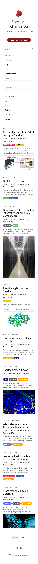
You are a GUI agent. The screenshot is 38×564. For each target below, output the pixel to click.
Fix (6, 83)
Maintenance (9, 96)
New (6, 101)
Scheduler (8, 105)
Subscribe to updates (19, 40)
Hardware (8, 87)
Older (23, 538)
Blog (6, 65)
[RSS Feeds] (21, 547)
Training (8, 114)
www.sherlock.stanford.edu (19, 31)
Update (7, 119)
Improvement (9, 92)
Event (7, 78)
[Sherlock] (19, 14)
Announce (8, 60)
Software (8, 110)
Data (6, 69)
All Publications (10, 55)
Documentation (10, 74)
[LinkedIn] (18, 547)
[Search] (32, 49)
